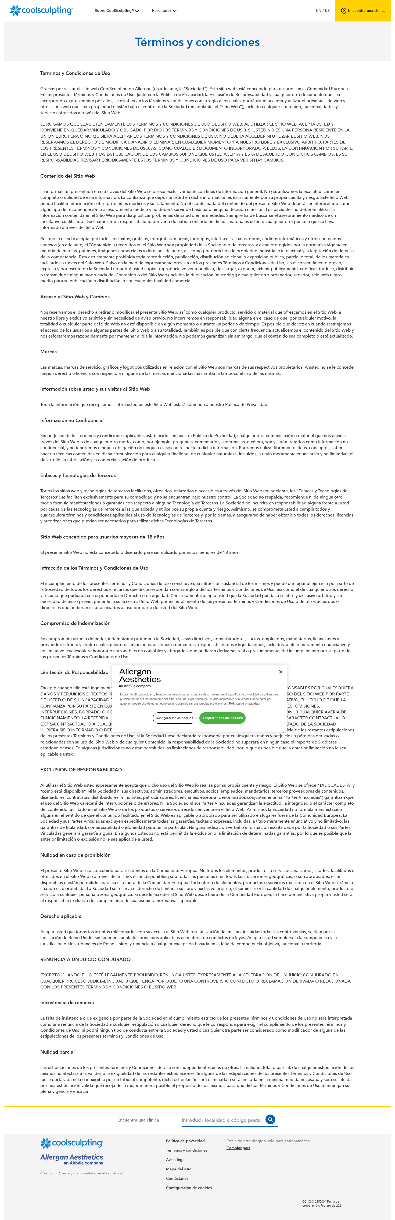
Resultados (161, 10)
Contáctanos (177, 1178)
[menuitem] (117, 10)
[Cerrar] (281, 672)
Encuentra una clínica (138, 1120)
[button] (270, 1119)
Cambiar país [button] (238, 1148)
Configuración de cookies (189, 1188)
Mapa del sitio (179, 1169)
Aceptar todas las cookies (222, 718)
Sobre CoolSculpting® (114, 10)
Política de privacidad (185, 1141)
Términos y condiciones (186, 1150)
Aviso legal (176, 1159)
